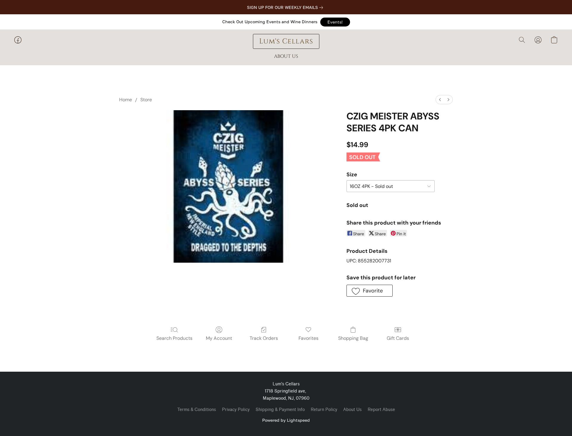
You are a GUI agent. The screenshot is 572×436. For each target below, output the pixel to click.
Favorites (308, 338)
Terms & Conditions (196, 409)
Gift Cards (398, 338)
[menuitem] (440, 99)
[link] (286, 7)
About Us (352, 409)
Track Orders (264, 338)
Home (125, 99)
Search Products (174, 338)
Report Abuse (381, 409)
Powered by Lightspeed (286, 420)
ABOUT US (286, 56)
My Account (219, 338)
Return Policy (324, 409)
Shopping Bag (353, 338)
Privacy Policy (236, 409)
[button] (335, 22)
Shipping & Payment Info (280, 409)
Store (146, 99)
